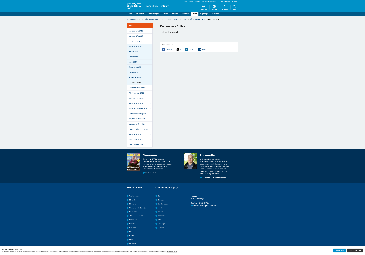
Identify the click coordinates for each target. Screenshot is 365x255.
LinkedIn (191, 49)
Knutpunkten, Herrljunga (171, 19)
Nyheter (165, 14)
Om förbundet (133, 196)
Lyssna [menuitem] (186, 1)
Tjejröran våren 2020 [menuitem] (136, 98)
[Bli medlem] (190, 161)
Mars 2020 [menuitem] (133, 62)
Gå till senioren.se (151, 173)
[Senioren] (133, 162)
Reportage (204, 14)
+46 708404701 (203, 203)
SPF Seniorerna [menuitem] (225, 1)
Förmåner (215, 14)
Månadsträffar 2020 (197, 19)
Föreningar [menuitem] (203, 9)
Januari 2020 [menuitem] (133, 52)
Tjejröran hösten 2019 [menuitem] (137, 119)
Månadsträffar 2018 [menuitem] (136, 134)
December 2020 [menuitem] (135, 83)
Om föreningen (153, 14)
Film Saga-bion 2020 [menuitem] (136, 93)
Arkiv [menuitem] (131, 26)
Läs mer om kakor (172, 251)
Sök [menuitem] (234, 9)
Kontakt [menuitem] (214, 9)
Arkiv (195, 14)
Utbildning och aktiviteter (137, 208)
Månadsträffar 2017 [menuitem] (136, 140)
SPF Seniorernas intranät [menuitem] (209, 1)
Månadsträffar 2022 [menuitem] (136, 36)
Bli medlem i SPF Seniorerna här (214, 177)
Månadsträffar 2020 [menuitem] (136, 46)
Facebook (169, 49)
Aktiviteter (185, 14)
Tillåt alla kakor (339, 250)
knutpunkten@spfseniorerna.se (205, 206)
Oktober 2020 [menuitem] (134, 72)
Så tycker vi (133, 212)
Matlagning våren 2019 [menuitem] (137, 124)
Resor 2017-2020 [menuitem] (135, 41)
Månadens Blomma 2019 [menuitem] (138, 108)
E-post (204, 49)
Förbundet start (132, 19)
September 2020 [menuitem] (135, 67)
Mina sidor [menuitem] (224, 9)
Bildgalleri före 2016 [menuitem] (136, 145)
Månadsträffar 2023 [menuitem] (136, 31)
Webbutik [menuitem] (197, 1)
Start (130, 14)
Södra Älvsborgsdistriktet (150, 19)
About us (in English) (136, 216)
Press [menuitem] (191, 1)
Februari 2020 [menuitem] (134, 57)
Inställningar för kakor (355, 250)
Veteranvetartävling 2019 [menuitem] (138, 114)
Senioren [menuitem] (234, 1)
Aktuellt (175, 14)
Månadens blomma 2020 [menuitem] (138, 88)
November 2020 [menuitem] (135, 77)
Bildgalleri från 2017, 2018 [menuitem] (138, 129)
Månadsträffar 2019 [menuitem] (136, 103)
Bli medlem (140, 14)
